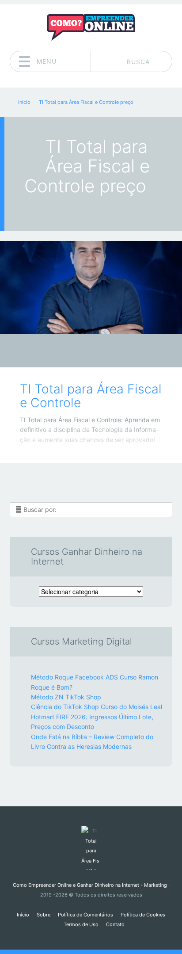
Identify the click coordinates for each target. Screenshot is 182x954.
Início (23, 915)
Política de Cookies (143, 915)
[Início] (91, 848)
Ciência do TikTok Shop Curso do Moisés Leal (96, 706)
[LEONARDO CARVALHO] (108, 351)
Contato (115, 924)
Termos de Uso (81, 924)
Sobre (43, 915)
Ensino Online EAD (84, 353)
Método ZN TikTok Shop (66, 697)
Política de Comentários (85, 915)
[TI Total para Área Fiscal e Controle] (91, 287)
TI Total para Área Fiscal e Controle (91, 396)
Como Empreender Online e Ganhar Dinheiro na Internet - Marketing (90, 885)
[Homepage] (91, 27)
